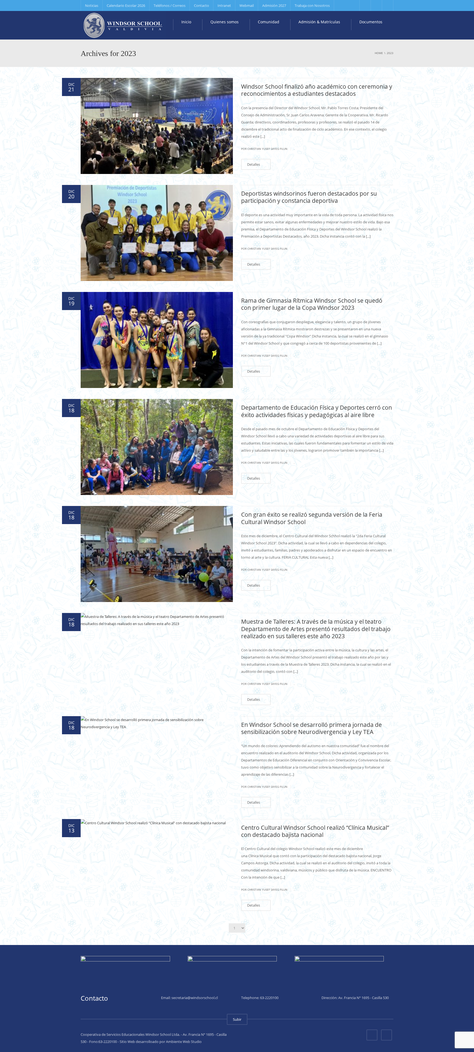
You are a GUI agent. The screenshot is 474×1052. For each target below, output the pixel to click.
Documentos (370, 21)
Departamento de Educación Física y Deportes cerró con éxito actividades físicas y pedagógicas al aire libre (316, 411)
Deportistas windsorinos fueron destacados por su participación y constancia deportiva (309, 197)
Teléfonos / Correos (169, 5)
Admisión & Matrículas (318, 21)
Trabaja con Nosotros (312, 5)
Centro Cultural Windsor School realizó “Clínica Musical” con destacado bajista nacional (315, 831)
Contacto (201, 5)
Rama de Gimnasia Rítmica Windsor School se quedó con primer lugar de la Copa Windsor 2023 (311, 304)
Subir (237, 1019)
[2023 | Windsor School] (123, 24)
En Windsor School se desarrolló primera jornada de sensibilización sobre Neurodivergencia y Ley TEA (311, 728)
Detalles (254, 164)
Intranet (224, 5)
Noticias (91, 5)
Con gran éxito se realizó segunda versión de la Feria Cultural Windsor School (311, 518)
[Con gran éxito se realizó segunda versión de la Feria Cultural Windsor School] (157, 554)
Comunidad (268, 21)
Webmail (246, 5)
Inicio (185, 21)
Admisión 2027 (274, 5)
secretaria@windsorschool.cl (194, 997)
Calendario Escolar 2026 (126, 5)
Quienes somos (224, 21)
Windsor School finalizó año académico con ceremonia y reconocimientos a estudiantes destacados (316, 90)
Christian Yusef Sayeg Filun (267, 149)
